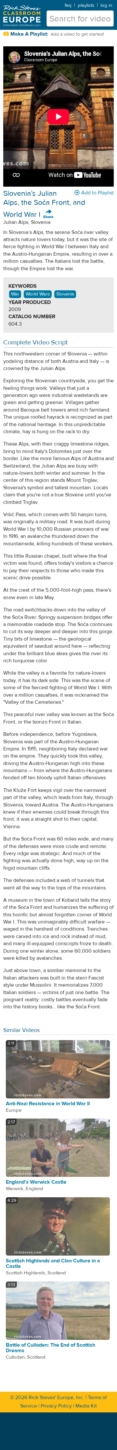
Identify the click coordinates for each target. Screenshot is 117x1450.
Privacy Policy (56, 1406)
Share (48, 214)
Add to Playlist (97, 193)
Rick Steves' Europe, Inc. (56, 1397)
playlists (86, 5)
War (15, 294)
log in (106, 5)
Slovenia (65, 294)
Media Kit (86, 1406)
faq (68, 5)
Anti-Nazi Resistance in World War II (48, 1103)
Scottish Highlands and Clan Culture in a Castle (53, 1264)
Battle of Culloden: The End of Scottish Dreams (50, 1348)
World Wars (38, 294)
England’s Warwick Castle (36, 1182)
